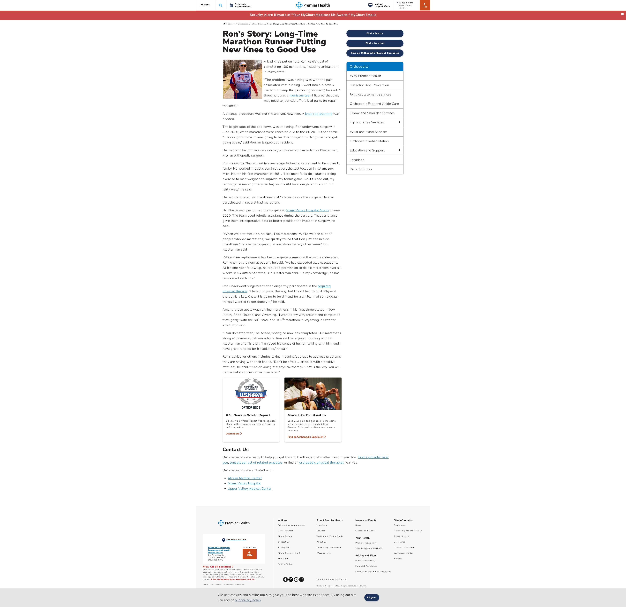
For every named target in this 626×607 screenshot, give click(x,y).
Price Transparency (365, 560)
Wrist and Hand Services (369, 132)
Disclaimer (399, 542)
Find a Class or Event (289, 553)
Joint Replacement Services (370, 94)
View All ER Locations (217, 566)
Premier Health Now (365, 543)
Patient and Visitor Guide (330, 536)
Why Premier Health (365, 76)
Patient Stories (258, 24)
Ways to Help (324, 553)
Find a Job (283, 558)
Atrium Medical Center (245, 478)
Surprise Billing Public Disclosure (373, 571)
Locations (357, 160)
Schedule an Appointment (291, 525)
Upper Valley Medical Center (250, 488)
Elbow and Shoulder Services (372, 113)
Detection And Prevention (369, 85)
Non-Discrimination (404, 547)
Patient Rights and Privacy (408, 530)
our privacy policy (248, 600)
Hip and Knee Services (367, 122)
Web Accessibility (403, 553)
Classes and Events (365, 530)
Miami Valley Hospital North (307, 210)
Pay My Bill (284, 547)
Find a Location (375, 43)
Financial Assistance (366, 566)
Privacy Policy (401, 536)
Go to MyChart (285, 530)
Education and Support (367, 150)
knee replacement (319, 113)
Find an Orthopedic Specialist (306, 437)
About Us (322, 542)
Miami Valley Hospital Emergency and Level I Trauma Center (219, 550)
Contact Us (284, 542)
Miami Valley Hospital (244, 483)
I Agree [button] (371, 597)
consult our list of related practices (256, 462)
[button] (220, 5)
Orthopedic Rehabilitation (369, 141)
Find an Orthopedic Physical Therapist (375, 53)
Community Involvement (329, 547)
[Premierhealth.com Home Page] (224, 24)
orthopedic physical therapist (321, 462)
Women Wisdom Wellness (369, 548)
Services (231, 24)
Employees (399, 525)
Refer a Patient (285, 564)
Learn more (233, 433)
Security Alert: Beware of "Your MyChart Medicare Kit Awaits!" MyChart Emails (313, 15)
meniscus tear (300, 95)
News (358, 525)
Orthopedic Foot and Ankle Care (374, 104)
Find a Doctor (374, 33)
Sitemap (398, 558)
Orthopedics (243, 24)
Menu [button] (206, 4)
